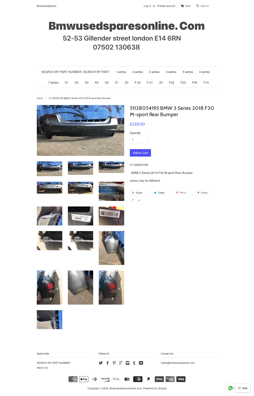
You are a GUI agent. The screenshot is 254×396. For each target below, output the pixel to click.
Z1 (116, 82)
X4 (87, 82)
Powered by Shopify (155, 388)
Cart (187, 6)
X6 (107, 82)
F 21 (150, 82)
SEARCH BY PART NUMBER (53, 363)
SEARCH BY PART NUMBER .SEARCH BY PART (75, 72)
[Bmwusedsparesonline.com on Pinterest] (114, 363)
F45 (194, 82)
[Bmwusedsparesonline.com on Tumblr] (134, 363)
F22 (171, 82)
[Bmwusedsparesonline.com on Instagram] (128, 363)
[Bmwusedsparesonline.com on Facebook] (107, 363)
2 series (137, 72)
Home (40, 98)
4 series (171, 72)
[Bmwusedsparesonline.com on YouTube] (141, 363)
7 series (53, 82)
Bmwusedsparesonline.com (126, 388)
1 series (121, 72)
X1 (66, 82)
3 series (154, 72)
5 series (188, 72)
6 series (204, 72)
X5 (97, 82)
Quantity (135, 133)
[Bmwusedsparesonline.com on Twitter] (101, 363)
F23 (183, 82)
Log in (147, 6)
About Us (42, 367)
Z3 (126, 82)
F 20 (138, 82)
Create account (166, 6)
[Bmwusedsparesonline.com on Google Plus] (121, 363)
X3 (76, 82)
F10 (206, 82)
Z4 (161, 82)
